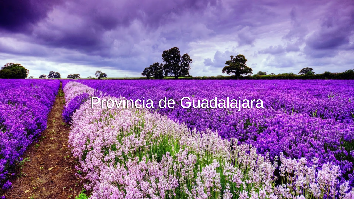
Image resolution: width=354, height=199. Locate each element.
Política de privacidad (176, 194)
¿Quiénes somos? (213, 194)
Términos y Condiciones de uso (129, 194)
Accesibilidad (244, 194)
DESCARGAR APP (161, 113)
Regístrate (197, 113)
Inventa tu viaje (177, 99)
